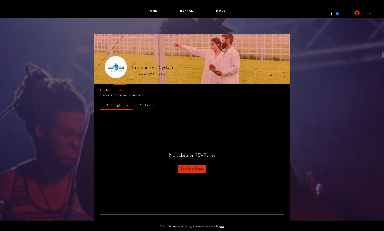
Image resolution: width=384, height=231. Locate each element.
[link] (117, 104)
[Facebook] (332, 14)
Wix (222, 226)
